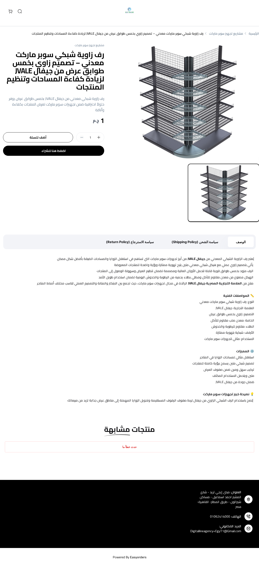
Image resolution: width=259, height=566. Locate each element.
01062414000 (220, 516)
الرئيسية (254, 33)
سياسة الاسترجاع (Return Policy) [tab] (130, 242)
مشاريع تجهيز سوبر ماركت (226, 33)
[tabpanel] (186, 102)
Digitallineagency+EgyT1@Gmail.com (215, 531)
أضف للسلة (38, 137)
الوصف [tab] (241, 242)
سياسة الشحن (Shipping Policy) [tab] (195, 242)
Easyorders (138, 557)
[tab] (223, 192)
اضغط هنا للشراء (53, 151)
